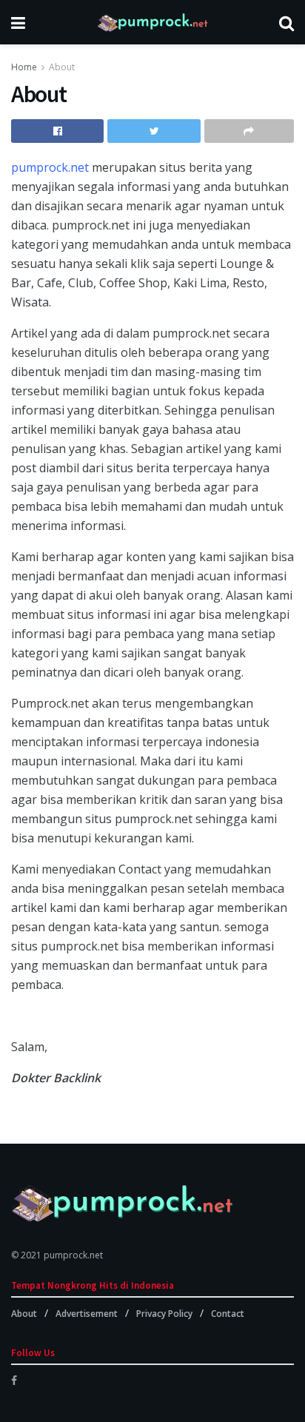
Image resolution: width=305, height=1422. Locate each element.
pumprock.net (50, 167)
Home (24, 67)
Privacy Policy (164, 1313)
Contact (227, 1313)
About (62, 67)
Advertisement (87, 1313)
